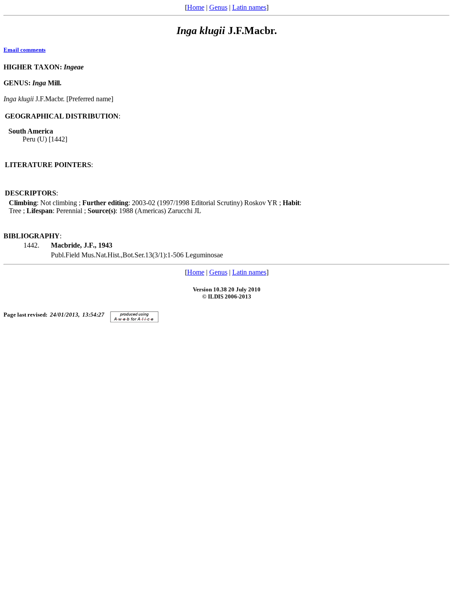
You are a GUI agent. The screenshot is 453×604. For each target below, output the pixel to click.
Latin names (249, 7)
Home (195, 7)
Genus (218, 7)
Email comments (25, 49)
